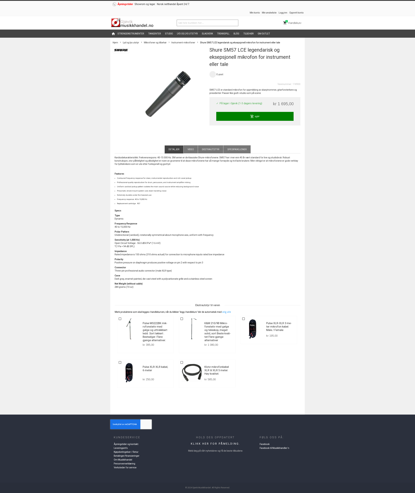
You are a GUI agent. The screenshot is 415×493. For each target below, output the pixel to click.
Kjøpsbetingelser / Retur (126, 452)
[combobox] (207, 23)
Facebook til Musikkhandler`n (274, 448)
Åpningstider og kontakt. (126, 444)
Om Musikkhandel (123, 459)
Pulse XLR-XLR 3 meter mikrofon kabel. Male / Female (279, 327)
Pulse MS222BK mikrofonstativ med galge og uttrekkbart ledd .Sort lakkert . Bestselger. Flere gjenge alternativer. (155, 332)
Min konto (255, 12)
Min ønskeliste (269, 12)
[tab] (174, 149)
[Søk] (235, 23)
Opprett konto (296, 12)
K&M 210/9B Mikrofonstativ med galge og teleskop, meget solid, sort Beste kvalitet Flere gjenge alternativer (217, 332)
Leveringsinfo (121, 448)
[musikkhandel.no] (132, 22)
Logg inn (283, 12)
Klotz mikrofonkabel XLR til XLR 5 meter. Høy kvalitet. (216, 370)
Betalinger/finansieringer (126, 456)
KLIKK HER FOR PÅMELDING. (215, 443)
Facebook (265, 444)
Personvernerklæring (124, 463)
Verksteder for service (125, 467)
